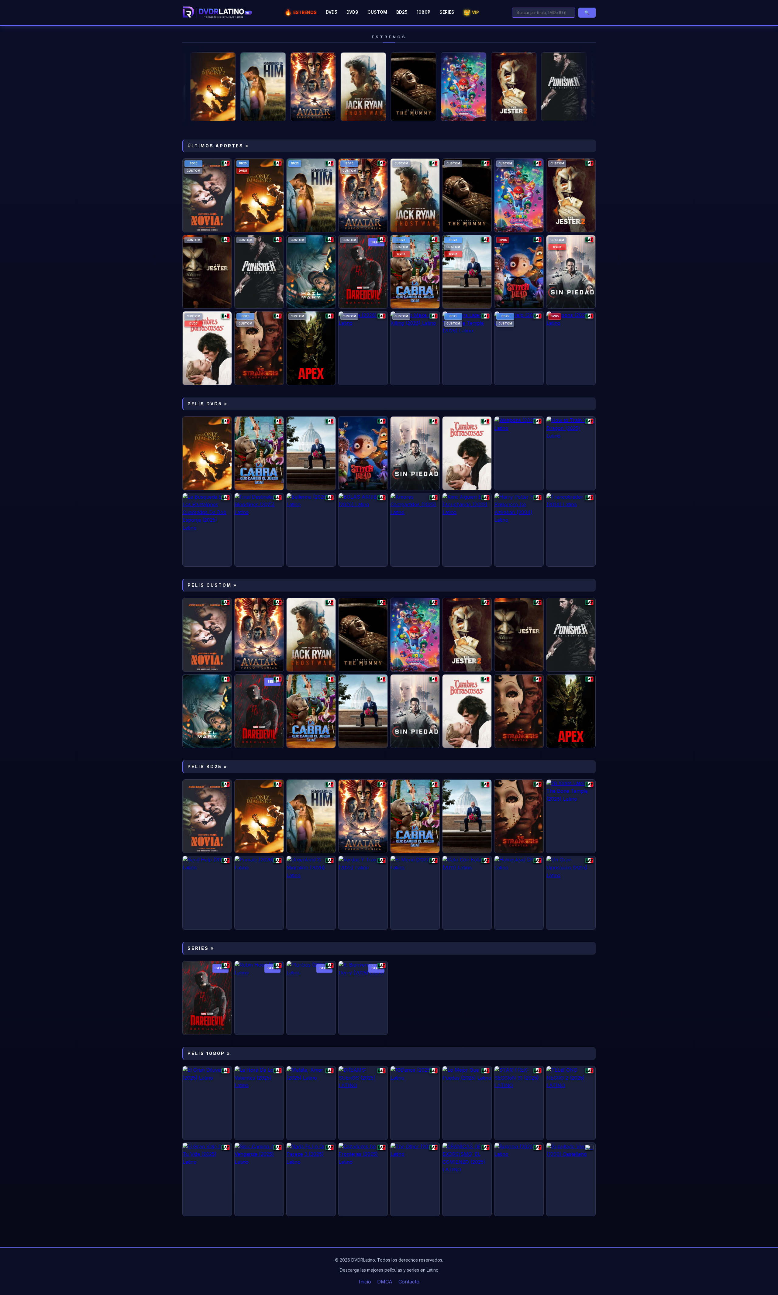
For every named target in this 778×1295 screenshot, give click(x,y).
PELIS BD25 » (207, 766)
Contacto (408, 1282)
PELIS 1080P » (209, 1053)
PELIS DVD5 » (208, 403)
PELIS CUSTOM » (212, 585)
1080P (423, 12)
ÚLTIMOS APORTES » (218, 145)
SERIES (446, 12)
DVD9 (352, 12)
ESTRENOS (301, 12)
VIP (471, 12)
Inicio (365, 1282)
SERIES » (201, 948)
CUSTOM (377, 12)
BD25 (402, 12)
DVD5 (331, 12)
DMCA (384, 1282)
